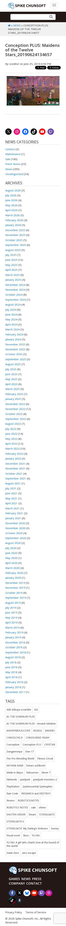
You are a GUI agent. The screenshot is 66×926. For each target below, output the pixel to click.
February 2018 (14, 682)
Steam (32, 814)
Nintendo (12, 779)
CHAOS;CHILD (15, 737)
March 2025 (12, 275)
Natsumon (32, 772)
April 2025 (11, 269)
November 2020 (15, 528)
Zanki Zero (13, 853)
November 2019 (15, 587)
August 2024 (13, 304)
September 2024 (15, 299)
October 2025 (14, 240)
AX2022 (37, 730)
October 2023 (14, 354)
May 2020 (11, 558)
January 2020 (13, 577)
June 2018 (11, 667)
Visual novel (13, 835)
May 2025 (11, 265)
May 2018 (11, 672)
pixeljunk (25, 779)
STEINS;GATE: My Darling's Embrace (27, 828)
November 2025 (15, 235)
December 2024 (15, 284)
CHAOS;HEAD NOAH (37, 737)
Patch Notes (12, 164)
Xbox (26, 835)
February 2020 (14, 573)
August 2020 (13, 543)
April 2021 (11, 503)
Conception (13, 744)
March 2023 (12, 389)
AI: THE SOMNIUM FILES (21, 716)
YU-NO (36, 835)
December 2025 (15, 230)
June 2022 (11, 433)
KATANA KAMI (15, 765)
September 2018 (15, 652)
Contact (34, 883)
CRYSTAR (49, 744)
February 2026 (14, 220)
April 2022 (11, 443)
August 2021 (13, 483)
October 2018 (14, 647)
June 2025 (11, 259)
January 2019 (13, 637)
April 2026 (11, 210)
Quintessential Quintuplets (37, 786)
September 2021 (15, 478)
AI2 (36, 709)
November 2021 (15, 468)
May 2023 (11, 379)
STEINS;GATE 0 (15, 821)
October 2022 (14, 414)
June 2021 (11, 493)
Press (36, 879)
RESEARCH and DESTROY (36, 793)
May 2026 (11, 205)
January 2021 (13, 518)
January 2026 (13, 225)
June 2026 (11, 200)
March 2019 (12, 627)
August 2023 (13, 364)
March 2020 (12, 568)
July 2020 (10, 548)
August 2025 (13, 250)
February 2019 (14, 632)
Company (17, 883)
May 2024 (11, 319)
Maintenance (13, 154)
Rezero (11, 800)
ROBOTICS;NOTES (28, 800)
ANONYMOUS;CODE (18, 730)
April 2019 (11, 622)
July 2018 (10, 662)
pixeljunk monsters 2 (45, 779)
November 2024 (15, 289)
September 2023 (15, 359)
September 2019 (15, 597)
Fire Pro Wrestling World (20, 758)
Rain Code (12, 793)
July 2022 (10, 428)
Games (14, 879)
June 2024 (11, 314)
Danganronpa (14, 751)
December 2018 (15, 642)
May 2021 (11, 498)
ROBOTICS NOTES (17, 807)
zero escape (29, 853)
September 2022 (15, 419)
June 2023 (11, 374)
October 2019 (14, 592)
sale (33, 807)
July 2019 (10, 607)
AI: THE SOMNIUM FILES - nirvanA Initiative (31, 723)
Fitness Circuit (45, 758)
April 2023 (11, 384)
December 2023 (15, 344)
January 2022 (13, 458)
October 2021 (14, 473)
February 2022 (14, 453)
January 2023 (13, 399)
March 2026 (12, 215)
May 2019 (11, 617)
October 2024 (14, 294)
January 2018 (13, 687)
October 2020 (14, 533)
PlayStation (13, 786)
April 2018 (11, 677)
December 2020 (15, 523)
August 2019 (13, 602)
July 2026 (10, 195)
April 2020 (11, 563)
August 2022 (13, 423)
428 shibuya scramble (19, 709)
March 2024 (12, 329)
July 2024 (10, 309)
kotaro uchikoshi (35, 765)
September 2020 (15, 538)
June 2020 (11, 553)
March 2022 (12, 448)
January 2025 (13, 279)
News (17, 25)
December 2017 (15, 692)
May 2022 (11, 438)
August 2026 (13, 190)
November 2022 (15, 409)
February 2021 (14, 513)
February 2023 (14, 394)
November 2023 (15, 349)
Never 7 (46, 772)
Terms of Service (35, 912)
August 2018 (13, 657)
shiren (42, 807)
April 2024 (11, 324)
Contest (10, 149)
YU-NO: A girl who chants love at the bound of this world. (33, 844)
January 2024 (13, 339)
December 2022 (15, 404)
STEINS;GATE (47, 814)
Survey (55, 828)
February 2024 (14, 334)
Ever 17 (29, 751)
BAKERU (50, 730)
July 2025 (10, 255)
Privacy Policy (13, 912)
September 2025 (15, 245)
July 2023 (10, 369)
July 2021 (10, 488)
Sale (7, 159)
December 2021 (15, 463)
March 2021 (12, 508)
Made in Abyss (15, 772)
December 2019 (15, 582)
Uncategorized (14, 174)
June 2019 (11, 612)
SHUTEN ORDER (16, 814)
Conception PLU (32, 744)
